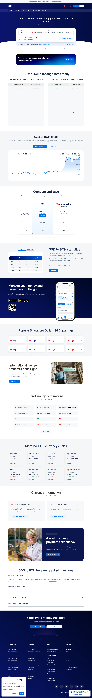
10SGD (17, 96)
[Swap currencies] (46, 32)
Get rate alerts (36, 10)
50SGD (17, 104)
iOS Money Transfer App (51, 651)
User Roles (30, 678)
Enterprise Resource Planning (33, 665)
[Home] (10, 6)
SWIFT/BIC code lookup (51, 680)
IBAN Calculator (50, 673)
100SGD (17, 108)
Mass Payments (31, 671)
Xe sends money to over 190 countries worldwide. (50, 1)
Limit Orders (30, 662)
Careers (67, 651)
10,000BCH (57, 124)
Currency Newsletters (51, 671)
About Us (68, 647)
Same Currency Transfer (32, 656)
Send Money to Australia (13, 662)
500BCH (57, 112)
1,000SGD (17, 116)
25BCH (57, 100)
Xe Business (30, 647)
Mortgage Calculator (51, 678)
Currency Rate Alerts (51, 669)
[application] (46, 166)
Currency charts (26, 10)
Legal (67, 658)
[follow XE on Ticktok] (82, 687)
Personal (16, 6)
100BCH (57, 108)
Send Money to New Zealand (13, 665)
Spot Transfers (30, 653)
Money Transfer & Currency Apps (53, 647)
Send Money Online (12, 647)
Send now (42, 215)
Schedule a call (70, 44)
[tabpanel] (25, 262)
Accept (21, 693)
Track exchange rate (40, 146)
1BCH (56, 88)
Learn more (53, 237)
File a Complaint (69, 669)
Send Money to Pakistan (12, 651)
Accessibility (68, 671)
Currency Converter (50, 660)
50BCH (57, 104)
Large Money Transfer (12, 669)
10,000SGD (17, 124)
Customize (14, 693)
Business (22, 6)
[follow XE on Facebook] (57, 687)
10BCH (57, 96)
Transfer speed (11, 671)
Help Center (68, 653)
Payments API (30, 669)
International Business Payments (34, 651)
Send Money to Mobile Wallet (13, 667)
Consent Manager (69, 665)
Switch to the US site (77, 694)
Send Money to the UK (12, 658)
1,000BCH (57, 116)
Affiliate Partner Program (32, 680)
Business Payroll (31, 676)
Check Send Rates (31, 649)
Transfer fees (11, 674)
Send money (45, 10)
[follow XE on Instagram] (72, 687)
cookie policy (12, 689)
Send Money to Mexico (12, 653)
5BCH (56, 92)
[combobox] (38, 32)
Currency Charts (50, 662)
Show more (46, 431)
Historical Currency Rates (51, 664)
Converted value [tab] (29, 249)
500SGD (17, 112)
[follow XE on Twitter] (62, 687)
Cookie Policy (68, 662)
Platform (28, 6)
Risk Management (31, 658)
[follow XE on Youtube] (77, 687)
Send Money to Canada (12, 660)
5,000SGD (17, 120)
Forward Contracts (31, 660)
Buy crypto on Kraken (66, 38)
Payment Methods (31, 674)
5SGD (17, 92)
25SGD (17, 100)
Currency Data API (31, 667)
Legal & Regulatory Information (72, 667)
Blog (48, 658)
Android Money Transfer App (52, 649)
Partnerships (68, 649)
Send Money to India (12, 649)
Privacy (67, 660)
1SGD (17, 88)
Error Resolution (69, 674)
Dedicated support (69, 656)
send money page (53, 581)
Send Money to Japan (12, 656)
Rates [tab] (21, 249)
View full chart (53, 146)
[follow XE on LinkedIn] (67, 687)
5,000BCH (57, 120)
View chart (12, 463)
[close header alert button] (90, 1)
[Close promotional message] (89, 690)
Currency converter (14, 10)
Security (10, 676)
